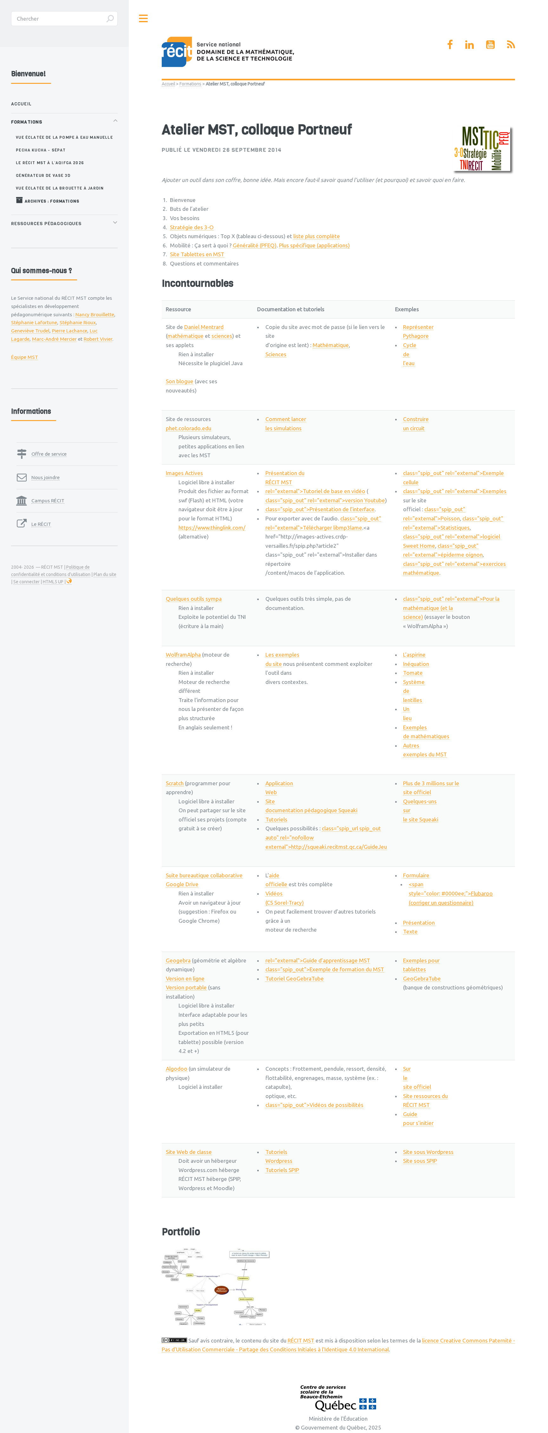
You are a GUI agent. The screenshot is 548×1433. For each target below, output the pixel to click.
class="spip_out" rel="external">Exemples (454, 491)
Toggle (144, 18)
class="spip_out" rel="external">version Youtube (325, 500)
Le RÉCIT (41, 524)
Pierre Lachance (69, 330)
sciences (222, 336)
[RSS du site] (511, 44)
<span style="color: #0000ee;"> (451, 893)
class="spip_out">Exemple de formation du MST (324, 969)
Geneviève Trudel (30, 330)
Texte (410, 931)
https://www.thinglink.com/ (212, 528)
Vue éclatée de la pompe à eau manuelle (64, 137)
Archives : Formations (51, 201)
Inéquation (416, 664)
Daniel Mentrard (204, 327)
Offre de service (49, 454)
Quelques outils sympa (194, 599)
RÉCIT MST (301, 1340)
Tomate (413, 673)
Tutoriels (276, 819)
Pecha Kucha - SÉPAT (41, 150)
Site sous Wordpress (428, 1152)
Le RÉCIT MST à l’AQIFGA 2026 (50, 162)
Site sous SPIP (420, 1161)
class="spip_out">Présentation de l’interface (320, 509)
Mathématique (331, 345)
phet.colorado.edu (188, 428)
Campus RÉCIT (47, 500)
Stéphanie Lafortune (34, 322)
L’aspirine (414, 655)
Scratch (175, 783)
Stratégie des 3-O (192, 227)
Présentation (419, 923)
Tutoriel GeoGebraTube (294, 978)
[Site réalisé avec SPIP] (69, 582)
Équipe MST (24, 357)
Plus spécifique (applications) (314, 245)
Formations (190, 83)
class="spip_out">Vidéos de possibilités (314, 1105)
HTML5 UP (53, 581)
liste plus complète (316, 236)
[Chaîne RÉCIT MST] (490, 44)
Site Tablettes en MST (197, 254)
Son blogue (179, 381)
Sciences (275, 354)
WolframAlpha (183, 655)
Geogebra (178, 960)
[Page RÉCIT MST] (450, 44)
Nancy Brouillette (94, 314)
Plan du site (105, 574)
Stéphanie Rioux (78, 322)
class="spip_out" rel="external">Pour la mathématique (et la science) (451, 608)
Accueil (168, 83)
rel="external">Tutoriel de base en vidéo (315, 491)
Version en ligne (185, 978)
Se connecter (26, 581)
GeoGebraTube (422, 978)
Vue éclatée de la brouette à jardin (60, 188)
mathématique (185, 336)
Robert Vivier (98, 339)
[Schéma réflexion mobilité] (218, 1287)
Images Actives (184, 473)
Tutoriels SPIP (282, 1170)
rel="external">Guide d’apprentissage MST (317, 960)
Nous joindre (45, 477)
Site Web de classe (189, 1152)
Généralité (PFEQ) (255, 245)
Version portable (186, 987)
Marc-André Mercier (54, 339)
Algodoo (176, 1069)
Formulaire (416, 875)
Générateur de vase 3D (43, 175)
